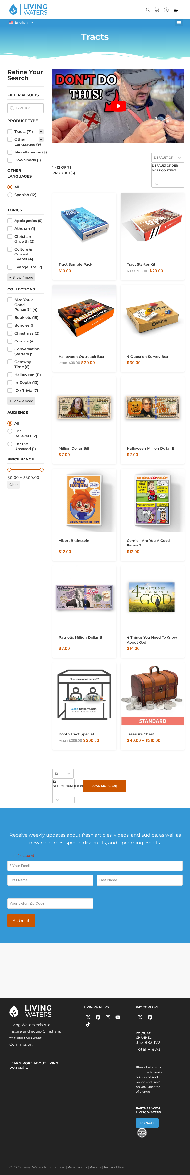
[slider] (9, 470)
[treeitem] (25, 131)
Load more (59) (104, 786)
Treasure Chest (140, 734)
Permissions (77, 1167)
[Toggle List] (156, 184)
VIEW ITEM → (69, 274)
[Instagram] (108, 1017)
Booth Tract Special (76, 734)
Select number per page (74, 786)
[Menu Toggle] (179, 22)
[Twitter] (88, 1017)
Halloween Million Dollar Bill (152, 448)
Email (20, 856)
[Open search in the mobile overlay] (148, 9)
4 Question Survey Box (147, 356)
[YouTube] (118, 1017)
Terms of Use (114, 1167)
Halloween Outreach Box (81, 356)
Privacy (95, 1167)
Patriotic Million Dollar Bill (82, 637)
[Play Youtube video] (118, 106)
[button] (25, 131)
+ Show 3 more (21, 401)
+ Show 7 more (21, 277)
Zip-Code (15, 894)
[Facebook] (98, 1017)
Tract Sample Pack (75, 264)
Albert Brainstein (74, 540)
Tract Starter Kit (141, 264)
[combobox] (76, 788)
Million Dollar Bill (74, 448)
